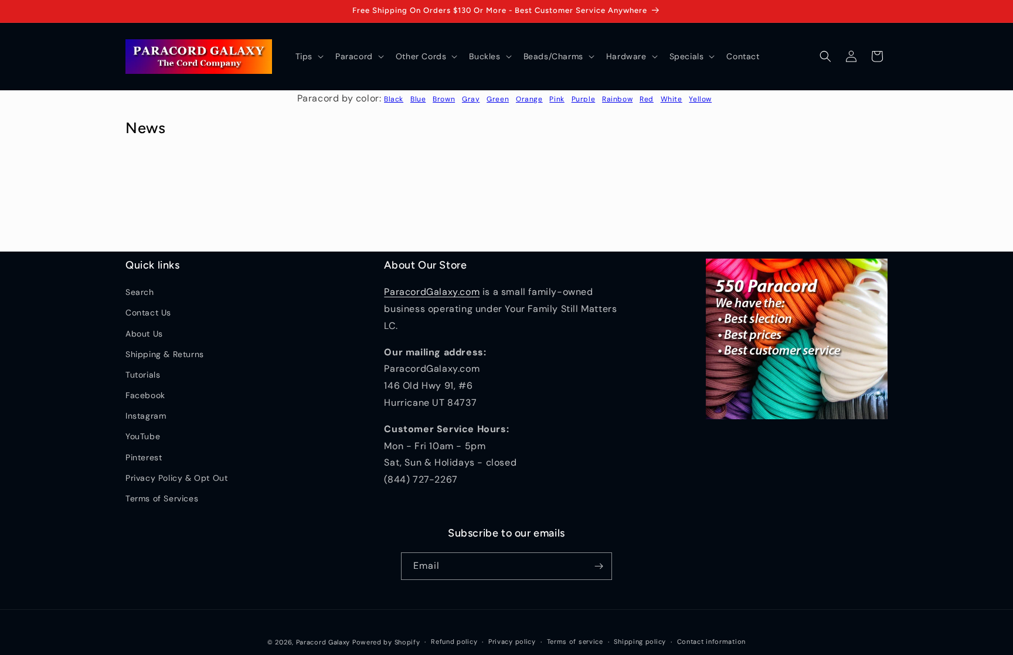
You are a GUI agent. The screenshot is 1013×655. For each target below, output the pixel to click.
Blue (418, 99)
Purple (584, 99)
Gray (471, 99)
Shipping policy (640, 641)
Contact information (711, 641)
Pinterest (143, 457)
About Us (144, 333)
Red (647, 99)
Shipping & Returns (164, 354)
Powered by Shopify (386, 642)
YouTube (142, 436)
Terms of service (575, 641)
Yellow (700, 99)
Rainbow (617, 99)
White (671, 99)
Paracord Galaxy (323, 642)
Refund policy (454, 641)
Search (139, 292)
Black (393, 99)
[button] (308, 56)
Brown (444, 99)
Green (498, 99)
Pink (556, 99)
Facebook (145, 395)
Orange (529, 99)
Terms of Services (161, 498)
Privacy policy (512, 641)
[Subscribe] (598, 566)
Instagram (145, 415)
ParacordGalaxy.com (432, 292)
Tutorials (142, 374)
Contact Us (148, 312)
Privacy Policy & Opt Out (176, 478)
